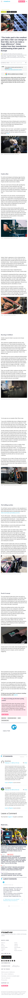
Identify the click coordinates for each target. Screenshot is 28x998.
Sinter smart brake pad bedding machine (10, 512)
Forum (15, 942)
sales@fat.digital (15, 975)
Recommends (17, 947)
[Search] (26, 1)
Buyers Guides (4, 947)
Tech (2, 950)
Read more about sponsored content (13, 69)
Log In (6, 782)
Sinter (10, 68)
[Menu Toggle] (1, 1)
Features (3, 948)
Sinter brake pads (5, 720)
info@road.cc (12, 972)
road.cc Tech (6, 730)
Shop (15, 948)
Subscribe (22, 1)
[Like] (23, 762)
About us (3, 942)
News (2, 944)
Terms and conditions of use (17, 994)
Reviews (3, 945)
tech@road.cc (11, 973)
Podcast (16, 945)
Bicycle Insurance (18, 950)
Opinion (16, 944)
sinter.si (16, 694)
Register (11, 782)
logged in (10, 816)
